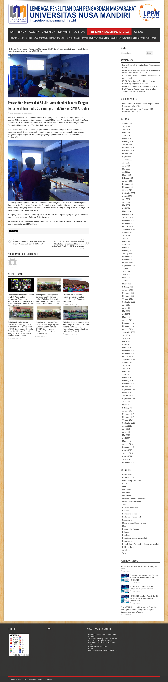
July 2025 (126, 163)
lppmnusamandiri (128, 104)
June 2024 (126, 202)
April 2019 (126, 375)
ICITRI (124, 484)
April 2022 (126, 281)
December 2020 (128, 323)
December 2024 (128, 184)
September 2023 (128, 229)
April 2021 (126, 314)
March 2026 (126, 139)
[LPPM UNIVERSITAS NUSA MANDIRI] (84, 22)
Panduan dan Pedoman (131, 529)
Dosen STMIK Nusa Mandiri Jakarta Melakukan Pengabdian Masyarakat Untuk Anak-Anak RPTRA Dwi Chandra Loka (68, 244)
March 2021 (126, 317)
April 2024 (126, 208)
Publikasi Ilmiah (128, 547)
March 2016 (126, 441)
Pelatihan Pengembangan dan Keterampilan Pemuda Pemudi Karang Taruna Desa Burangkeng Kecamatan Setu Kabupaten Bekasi (76, 326)
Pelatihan (125, 532)
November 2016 (128, 417)
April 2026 (126, 136)
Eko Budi (125, 109)
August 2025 (127, 160)
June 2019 (126, 369)
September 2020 (128, 332)
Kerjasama (126, 511)
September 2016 (128, 423)
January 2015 (127, 453)
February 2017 (127, 408)
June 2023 (126, 238)
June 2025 (126, 166)
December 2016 (128, 414)
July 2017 (126, 402)
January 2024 (127, 217)
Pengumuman (127, 541)
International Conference (131, 502)
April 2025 (126, 172)
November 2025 (128, 151)
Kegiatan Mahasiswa (130, 508)
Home (12, 31)
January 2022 (127, 290)
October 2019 (127, 356)
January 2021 (127, 320)
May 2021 (126, 311)
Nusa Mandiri (64, 31)
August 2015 (127, 450)
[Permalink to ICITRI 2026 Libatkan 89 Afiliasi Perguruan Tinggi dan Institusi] (125, 593)
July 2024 (126, 199)
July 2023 (126, 235)
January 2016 (127, 444)
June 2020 (126, 338)
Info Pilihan (126, 496)
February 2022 (127, 287)
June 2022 (126, 275)
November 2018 (128, 384)
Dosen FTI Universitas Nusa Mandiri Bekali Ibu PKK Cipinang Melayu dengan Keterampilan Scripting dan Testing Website (140, 89)
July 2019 (126, 366)
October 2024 (127, 190)
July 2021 (126, 305)
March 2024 (126, 211)
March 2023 (126, 248)
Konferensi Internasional (131, 517)
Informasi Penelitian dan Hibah (134, 499)
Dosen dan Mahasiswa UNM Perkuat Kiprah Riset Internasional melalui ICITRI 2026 (144, 577)
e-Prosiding (47, 31)
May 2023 (126, 242)
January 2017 (127, 411)
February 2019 (127, 381)
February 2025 (127, 178)
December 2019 (128, 350)
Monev (124, 526)
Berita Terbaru (22, 49)
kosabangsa (127, 520)
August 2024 (127, 196)
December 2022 (128, 257)
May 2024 (126, 205)
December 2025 (128, 148)
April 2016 (126, 438)
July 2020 (126, 335)
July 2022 (126, 272)
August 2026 (127, 124)
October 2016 (127, 420)
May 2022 (126, 278)
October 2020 (127, 329)
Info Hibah (126, 493)
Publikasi (33, 31)
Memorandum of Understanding (134, 523)
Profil (21, 31)
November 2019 (128, 353)
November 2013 (128, 462)
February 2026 (127, 142)
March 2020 (126, 347)
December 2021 (128, 293)
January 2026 (127, 145)
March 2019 (126, 378)
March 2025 (126, 175)
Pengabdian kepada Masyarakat (134, 538)
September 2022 (128, 266)
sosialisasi (126, 550)
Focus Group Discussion (131, 481)
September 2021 (128, 302)
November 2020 (128, 326)
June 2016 (126, 432)
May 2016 (126, 435)
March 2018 (126, 393)
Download (138, 31)
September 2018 (128, 390)
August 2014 (127, 456)
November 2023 (128, 223)
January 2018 (127, 396)
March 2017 (126, 405)
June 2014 (126, 459)
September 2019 (128, 359)
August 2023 (127, 232)
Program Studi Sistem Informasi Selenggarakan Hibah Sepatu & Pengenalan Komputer (75, 298)
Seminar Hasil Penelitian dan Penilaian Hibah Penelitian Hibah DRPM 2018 (29, 242)
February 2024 (127, 214)
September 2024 (128, 193)
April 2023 (126, 245)
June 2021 (126, 308)
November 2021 (128, 296)
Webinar (125, 553)
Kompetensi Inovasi (129, 514)
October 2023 (127, 226)
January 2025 (127, 181)
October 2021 (127, 299)
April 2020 (126, 344)
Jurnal (124, 505)
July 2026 (126, 127)
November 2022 (128, 260)
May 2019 (126, 372)
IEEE (124, 487)
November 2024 (128, 187)
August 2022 (127, 269)
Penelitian (126, 535)
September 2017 (128, 399)
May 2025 (126, 169)
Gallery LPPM (79, 31)
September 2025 (128, 157)
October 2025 (127, 154)
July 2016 (126, 429)
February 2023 (127, 251)
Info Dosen (126, 490)
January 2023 (127, 254)
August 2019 (127, 362)
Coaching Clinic (128, 478)
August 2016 (127, 426)
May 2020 (126, 341)
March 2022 (126, 284)
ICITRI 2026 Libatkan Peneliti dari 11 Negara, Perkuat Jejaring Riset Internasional (144, 598)
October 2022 (127, 263)
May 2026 (126, 133)
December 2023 (128, 220)
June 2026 (126, 130)
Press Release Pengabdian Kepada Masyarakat (109, 31)
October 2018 (127, 387)
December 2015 (128, 447)
